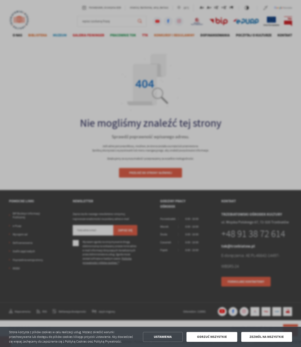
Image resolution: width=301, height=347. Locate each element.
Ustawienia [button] (163, 337)
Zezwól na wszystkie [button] (267, 337)
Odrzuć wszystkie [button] (212, 337)
